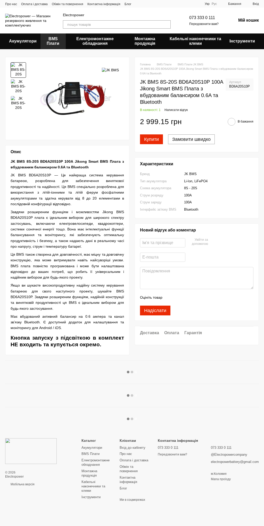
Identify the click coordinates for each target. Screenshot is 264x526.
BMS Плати (53, 41)
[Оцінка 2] (179, 297)
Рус (214, 3)
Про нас (11, 4)
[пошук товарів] (166, 24)
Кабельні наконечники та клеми (195, 41)
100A (188, 195)
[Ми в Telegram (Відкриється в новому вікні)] (145, 4)
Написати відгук (176, 110)
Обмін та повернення (67, 4)
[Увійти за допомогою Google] (222, 242)
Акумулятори (23, 41)
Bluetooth (191, 209)
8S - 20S (190, 188)
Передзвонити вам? (204, 24)
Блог (128, 4)
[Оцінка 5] (204, 297)
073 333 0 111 (202, 17)
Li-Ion (188, 181)
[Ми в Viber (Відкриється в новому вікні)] (138, 4)
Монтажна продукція (145, 41)
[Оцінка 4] (196, 297)
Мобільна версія (22, 484)
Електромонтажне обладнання (95, 41)
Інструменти (242, 41)
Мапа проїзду (221, 479)
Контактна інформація (103, 4)
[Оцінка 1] (171, 297)
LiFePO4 (201, 181)
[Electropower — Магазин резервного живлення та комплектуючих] (31, 451)
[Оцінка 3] (187, 297)
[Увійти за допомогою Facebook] (214, 242)
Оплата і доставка (34, 4)
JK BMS (190, 174)
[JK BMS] (110, 70)
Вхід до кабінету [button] (132, 448)
